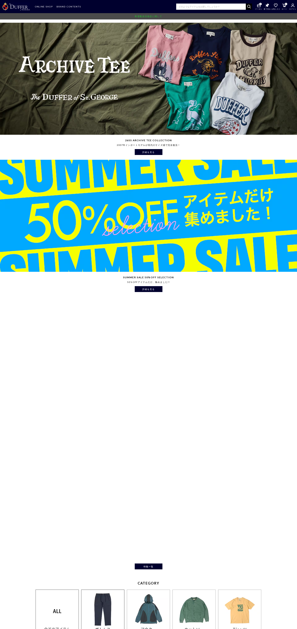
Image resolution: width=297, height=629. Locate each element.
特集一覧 (148, 566)
